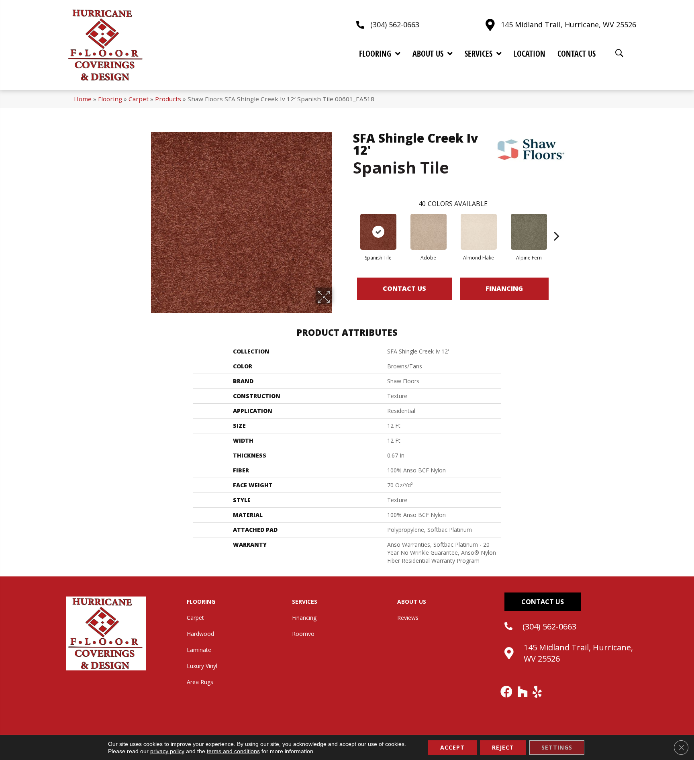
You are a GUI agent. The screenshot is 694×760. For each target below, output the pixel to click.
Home (83, 99)
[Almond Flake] (479, 232)
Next (557, 224)
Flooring (110, 99)
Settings (556, 747)
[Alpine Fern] (529, 232)
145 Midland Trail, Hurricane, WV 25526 (568, 24)
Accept (452, 747)
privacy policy (167, 751)
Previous (349, 224)
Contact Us (404, 288)
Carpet (139, 99)
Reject (503, 747)
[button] (542, 601)
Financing (504, 288)
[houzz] (523, 691)
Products (168, 99)
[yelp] (538, 691)
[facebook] (506, 691)
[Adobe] (428, 232)
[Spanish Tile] (378, 232)
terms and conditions (233, 751)
